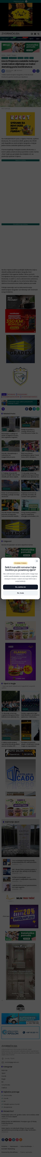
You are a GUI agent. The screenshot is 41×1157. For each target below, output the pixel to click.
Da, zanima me (20, 587)
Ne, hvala (20, 593)
